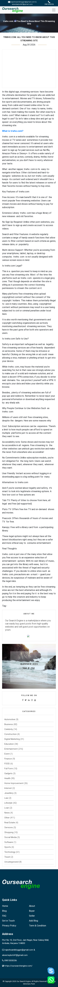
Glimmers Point (29, 984)
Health (7, 778)
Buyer (32, 911)
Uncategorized (11, 862)
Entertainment (11, 749)
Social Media (10, 837)
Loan (6, 808)
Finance (8, 758)
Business (8, 724)
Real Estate (9, 822)
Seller (32, 915)
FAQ (4, 915)
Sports (7, 847)
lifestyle (8, 803)
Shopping (8, 832)
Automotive (9, 719)
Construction (10, 734)
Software (8, 842)
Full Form (8, 768)
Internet (8, 788)
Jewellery (8, 793)
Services (8, 827)
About (32, 906)
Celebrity (8, 729)
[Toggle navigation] (55, 10)
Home (5, 906)
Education (9, 744)
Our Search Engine (24, 981)
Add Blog (33, 920)
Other (7, 817)
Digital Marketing (12, 739)
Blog (4, 911)
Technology (9, 852)
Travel (7, 857)
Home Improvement (13, 783)
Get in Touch (8, 920)
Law (6, 798)
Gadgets (8, 773)
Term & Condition (37, 925)
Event (7, 754)
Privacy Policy (9, 925)
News (7, 812)
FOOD (7, 763)
